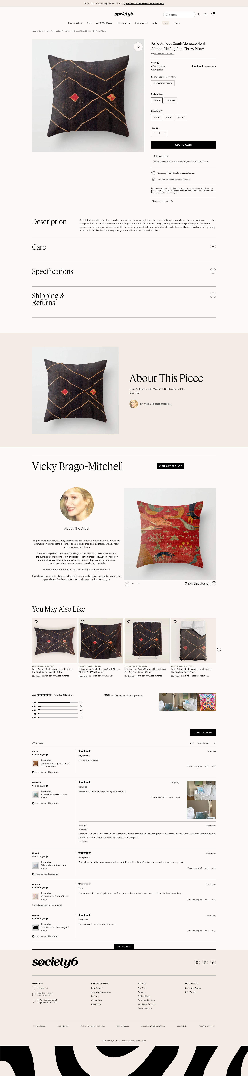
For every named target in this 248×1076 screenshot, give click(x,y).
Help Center (96, 988)
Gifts (154, 22)
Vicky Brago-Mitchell (164, 53)
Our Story (142, 988)
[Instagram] (197, 962)
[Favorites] (205, 14)
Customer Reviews (146, 1000)
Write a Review (206, 733)
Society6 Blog (144, 996)
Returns (94, 996)
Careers (141, 992)
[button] (203, 66)
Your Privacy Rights (206, 1026)
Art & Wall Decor (104, 22)
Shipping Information (101, 992)
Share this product (160, 201)
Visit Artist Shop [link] (170, 466)
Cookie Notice (63, 1026)
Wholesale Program (147, 1004)
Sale (165, 22)
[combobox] (179, 14)
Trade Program (145, 1008)
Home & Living (123, 22)
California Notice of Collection (93, 1026)
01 (127, 584)
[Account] (198, 14)
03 (138, 584)
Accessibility (182, 1026)
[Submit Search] (167, 15)
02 (133, 584)
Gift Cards (96, 1004)
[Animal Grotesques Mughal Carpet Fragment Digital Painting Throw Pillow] (170, 534)
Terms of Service (123, 1026)
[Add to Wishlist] (36, 621)
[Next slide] (218, 649)
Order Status (97, 1000)
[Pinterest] (205, 962)
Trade (177, 22)
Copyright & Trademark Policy (153, 1026)
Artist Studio (190, 992)
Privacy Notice (39, 1026)
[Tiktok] (213, 962)
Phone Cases (141, 22)
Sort (192, 743)
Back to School (75, 22)
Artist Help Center (193, 988)
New (89, 22)
